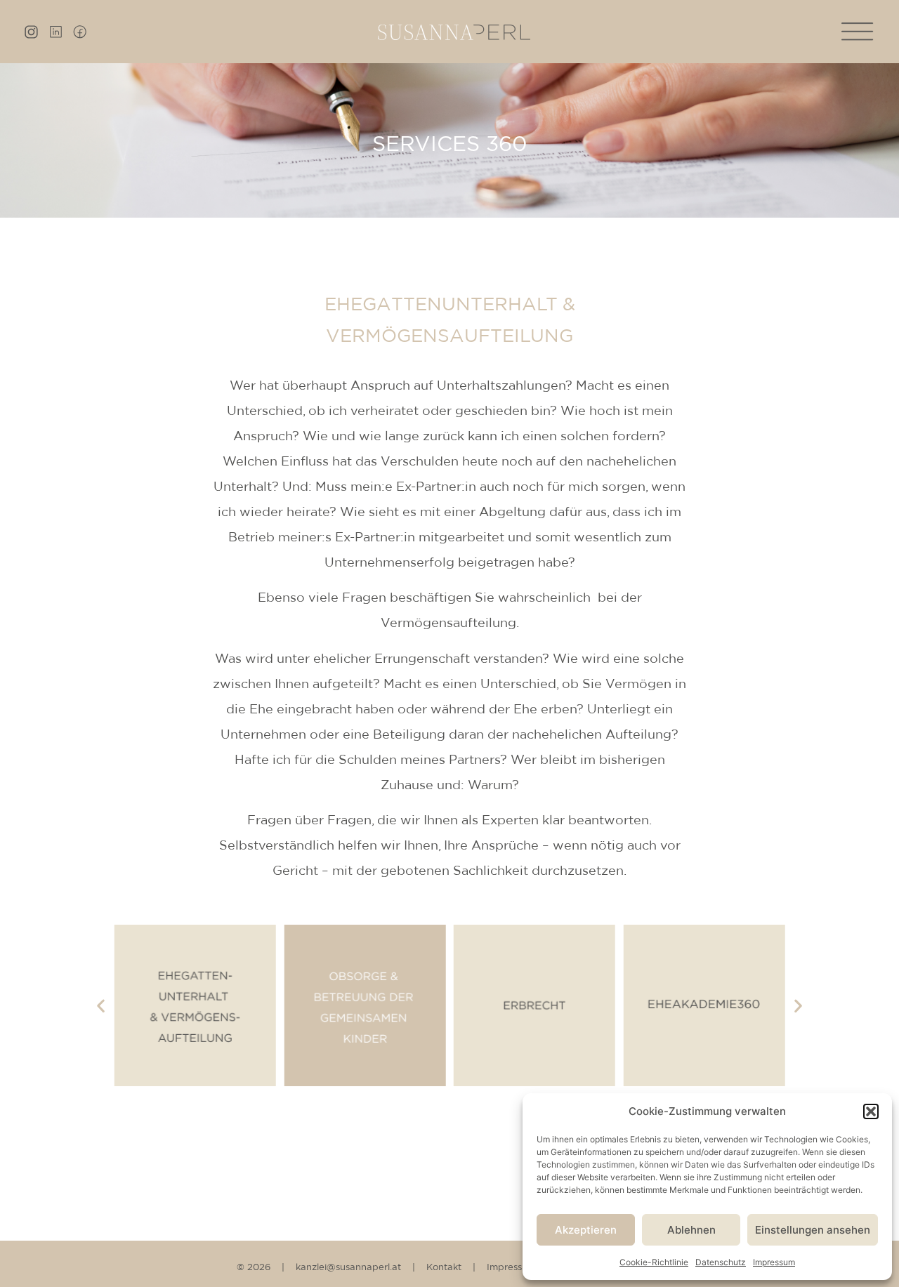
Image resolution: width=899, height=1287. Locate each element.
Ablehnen (691, 1229)
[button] (871, 1111)
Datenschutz (720, 1262)
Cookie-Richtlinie (653, 1262)
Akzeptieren (586, 1229)
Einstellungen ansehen (812, 1229)
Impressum (774, 1262)
